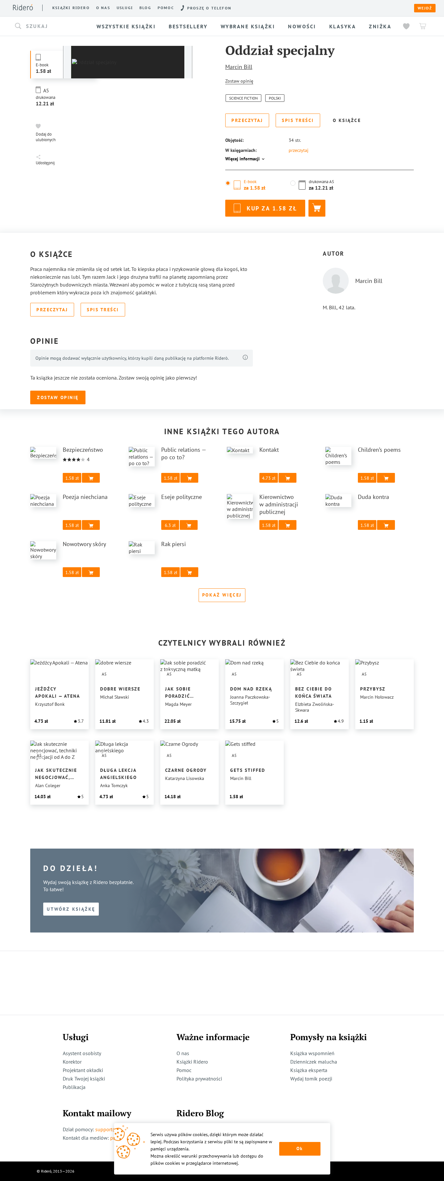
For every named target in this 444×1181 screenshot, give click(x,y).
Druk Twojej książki (84, 1078)
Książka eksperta (308, 1070)
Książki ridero (71, 8)
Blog (145, 8)
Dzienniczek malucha (313, 1061)
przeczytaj (298, 150)
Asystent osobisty (82, 1053)
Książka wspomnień (312, 1053)
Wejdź (425, 8)
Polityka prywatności (199, 1078)
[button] (52, 26)
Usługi (125, 8)
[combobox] (52, 26)
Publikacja (74, 1087)
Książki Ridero (192, 1061)
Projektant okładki (83, 1070)
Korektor (72, 1061)
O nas (103, 8)
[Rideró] (23, 7)
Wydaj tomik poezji (311, 1078)
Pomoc (166, 8)
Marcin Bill (238, 67)
